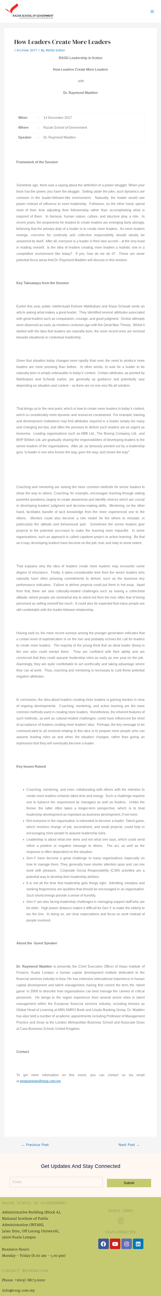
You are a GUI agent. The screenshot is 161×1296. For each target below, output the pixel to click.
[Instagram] (126, 1244)
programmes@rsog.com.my (40, 1081)
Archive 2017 (27, 50)
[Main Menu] (152, 11)
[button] (121, 1220)
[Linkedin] (138, 1244)
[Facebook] (103, 1244)
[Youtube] (115, 1244)
